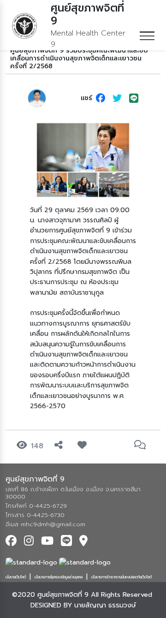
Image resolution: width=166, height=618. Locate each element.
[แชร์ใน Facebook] (100, 98)
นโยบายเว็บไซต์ (16, 577)
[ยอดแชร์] (60, 445)
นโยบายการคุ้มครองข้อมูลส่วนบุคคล (59, 577)
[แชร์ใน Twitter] (117, 98)
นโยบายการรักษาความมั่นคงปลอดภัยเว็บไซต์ (121, 577)
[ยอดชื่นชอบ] (83, 445)
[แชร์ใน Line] (133, 98)
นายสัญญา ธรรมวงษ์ (105, 605)
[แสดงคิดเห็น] (141, 445)
